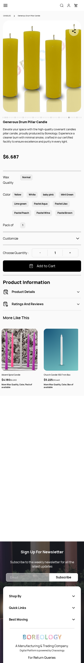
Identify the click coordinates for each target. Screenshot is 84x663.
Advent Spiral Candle (11, 374)
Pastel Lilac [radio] (61, 203)
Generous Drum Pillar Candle (29, 15)
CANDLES (7, 15)
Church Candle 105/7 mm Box (57, 374)
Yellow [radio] (17, 194)
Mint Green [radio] (67, 194)
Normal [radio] (26, 177)
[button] (76, 5)
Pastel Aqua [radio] (40, 203)
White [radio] (32, 194)
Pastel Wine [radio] (43, 213)
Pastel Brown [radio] (64, 213)
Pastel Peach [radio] (21, 213)
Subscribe (63, 577)
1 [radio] (22, 225)
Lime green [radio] (20, 203)
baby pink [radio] (48, 194)
